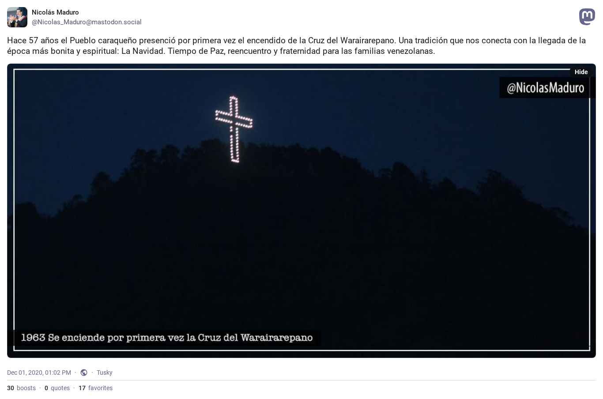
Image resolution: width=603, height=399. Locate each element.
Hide (581, 71)
